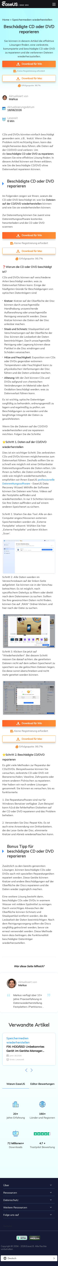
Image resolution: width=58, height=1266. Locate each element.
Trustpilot (7, 1226)
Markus (13, 99)
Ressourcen (10, 1192)
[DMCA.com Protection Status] (35, 1237)
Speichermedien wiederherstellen (32, 19)
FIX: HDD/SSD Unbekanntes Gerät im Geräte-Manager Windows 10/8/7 (25, 1049)
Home (5, 19)
